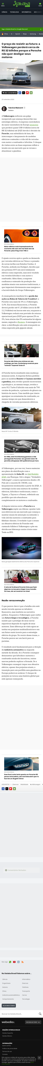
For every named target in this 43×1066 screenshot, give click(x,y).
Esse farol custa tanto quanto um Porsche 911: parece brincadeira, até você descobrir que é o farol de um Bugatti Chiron (21, 776)
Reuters (21, 322)
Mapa (25, 34)
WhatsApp (10, 961)
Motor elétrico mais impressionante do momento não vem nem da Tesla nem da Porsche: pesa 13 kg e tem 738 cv (19, 248)
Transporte (26, 991)
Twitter (23, 92)
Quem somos (6, 1045)
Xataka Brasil (21, 4)
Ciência (4, 12)
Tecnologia (14, 12)
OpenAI (17, 34)
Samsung (33, 34)
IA (11, 34)
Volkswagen (36, 784)
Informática (26, 12)
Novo (40, 6)
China (6, 34)
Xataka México (7, 1036)
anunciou (34, 125)
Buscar (40, 1014)
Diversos (16, 784)
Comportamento (8, 999)
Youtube (14, 961)
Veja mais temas (9, 1006)
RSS (22, 961)
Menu (3, 6)
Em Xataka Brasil (9, 244)
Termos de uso (7, 1051)
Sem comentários (10, 93)
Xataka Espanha (7, 1033)
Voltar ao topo (31, 1022)
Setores (5, 987)
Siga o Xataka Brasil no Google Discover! (15, 29)
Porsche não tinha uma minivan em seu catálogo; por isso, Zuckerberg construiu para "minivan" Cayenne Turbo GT (21, 363)
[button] (17, 107)
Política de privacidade (9, 1048)
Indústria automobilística (11, 995)
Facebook (19, 92)
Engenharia (6, 983)
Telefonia (25, 987)
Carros (24, 995)
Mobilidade (24, 784)
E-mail (31, 92)
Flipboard (27, 92)
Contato (5, 1054)
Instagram (18, 961)
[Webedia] (8, 1023)
